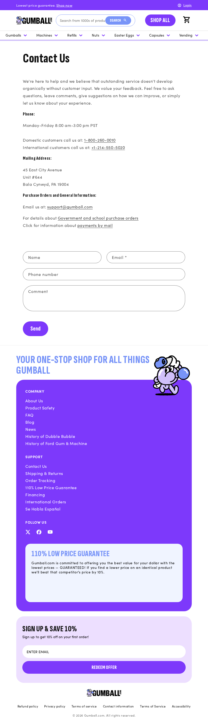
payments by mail (95, 225)
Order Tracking (40, 480)
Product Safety (40, 407)
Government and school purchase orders (98, 218)
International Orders (45, 501)
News (30, 429)
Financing (35, 494)
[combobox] (82, 20)
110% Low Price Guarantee (51, 487)
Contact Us (36, 466)
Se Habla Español (43, 509)
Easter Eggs (124, 35)
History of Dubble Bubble (50, 436)
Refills (72, 35)
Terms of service (84, 706)
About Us (34, 400)
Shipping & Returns (44, 473)
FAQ (29, 415)
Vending (186, 35)
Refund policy (28, 706)
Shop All (160, 20)
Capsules (156, 35)
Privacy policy (54, 706)
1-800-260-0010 (100, 140)
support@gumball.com (70, 206)
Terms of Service (153, 706)
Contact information (118, 706)
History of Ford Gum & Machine (56, 443)
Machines (44, 35)
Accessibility (181, 706)
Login (187, 5)
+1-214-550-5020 (108, 147)
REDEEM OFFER (104, 667)
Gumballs (13, 35)
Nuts (95, 35)
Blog (29, 422)
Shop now (64, 5)
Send (35, 328)
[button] (187, 20)
